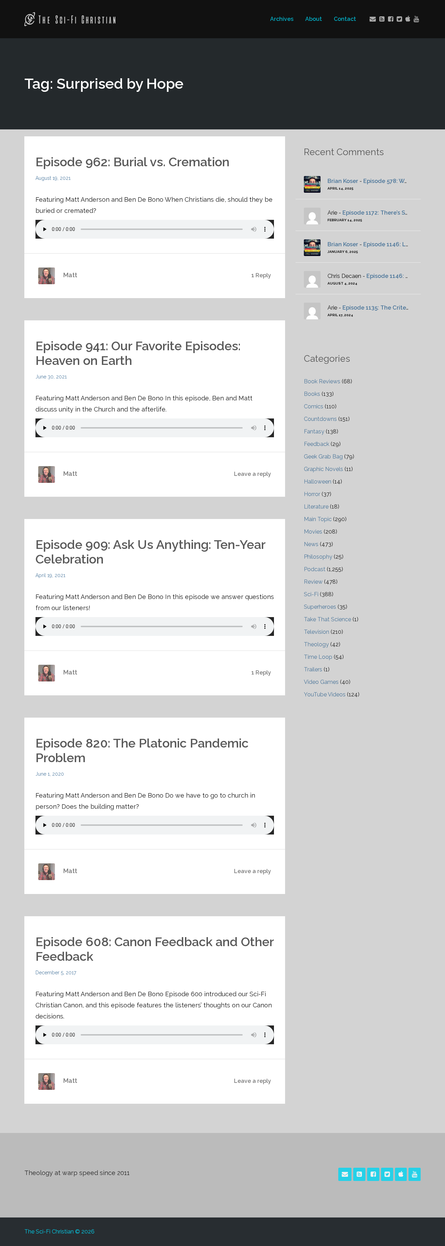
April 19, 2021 (50, 575)
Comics (313, 406)
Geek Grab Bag (323, 456)
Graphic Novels (323, 469)
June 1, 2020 (49, 774)
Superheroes (320, 607)
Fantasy (314, 431)
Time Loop (318, 657)
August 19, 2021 (53, 178)
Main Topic (318, 519)
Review (313, 581)
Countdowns (320, 419)
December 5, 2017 (55, 972)
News (311, 544)
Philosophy (318, 556)
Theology (316, 644)
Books (312, 394)
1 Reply (261, 275)
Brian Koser (342, 181)
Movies (313, 531)
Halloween (317, 481)
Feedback (316, 444)
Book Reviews (322, 381)
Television (316, 632)
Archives (281, 19)
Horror (312, 494)
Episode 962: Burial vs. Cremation (132, 161)
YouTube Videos (325, 694)
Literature (316, 506)
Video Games (321, 682)
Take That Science (327, 619)
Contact (345, 19)
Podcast (314, 569)
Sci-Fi (311, 594)
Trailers (313, 669)
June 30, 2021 (51, 377)
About (313, 19)
